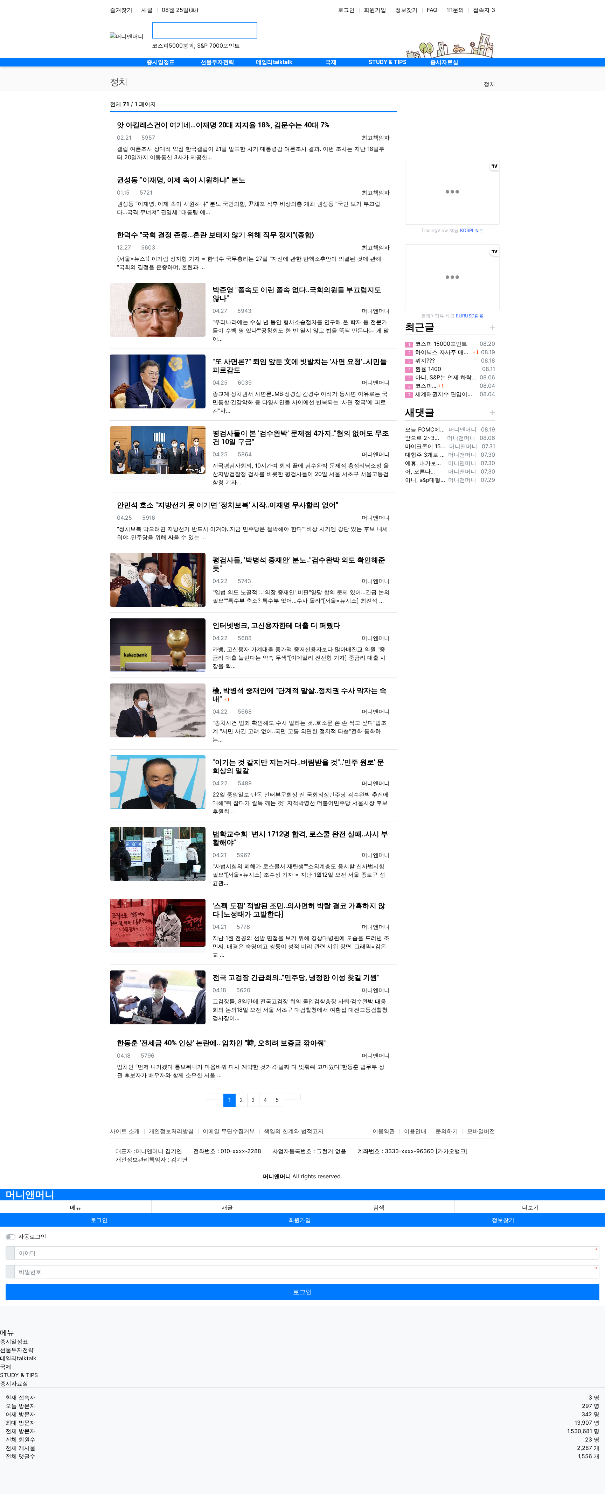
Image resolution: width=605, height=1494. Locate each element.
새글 (147, 9)
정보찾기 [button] (503, 1219)
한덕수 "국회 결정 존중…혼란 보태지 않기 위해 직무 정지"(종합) (215, 235)
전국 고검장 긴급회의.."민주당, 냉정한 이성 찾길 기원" (296, 977)
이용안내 (415, 1131)
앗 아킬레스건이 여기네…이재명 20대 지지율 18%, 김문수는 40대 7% (223, 125)
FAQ (432, 9)
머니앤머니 (30, 1194)
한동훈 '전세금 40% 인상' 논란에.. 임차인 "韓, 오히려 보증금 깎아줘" (222, 1043)
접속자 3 (484, 9)
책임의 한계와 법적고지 (294, 1131)
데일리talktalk (18, 1358)
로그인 (346, 9)
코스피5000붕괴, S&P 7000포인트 (196, 45)
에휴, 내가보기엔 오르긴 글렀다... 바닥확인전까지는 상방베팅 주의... (425, 463)
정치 (489, 83)
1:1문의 (455, 9)
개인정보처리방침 (171, 1131)
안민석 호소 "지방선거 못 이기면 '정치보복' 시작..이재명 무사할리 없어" (227, 505)
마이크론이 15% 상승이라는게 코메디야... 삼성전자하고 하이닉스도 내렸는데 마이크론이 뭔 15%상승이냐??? (425, 446)
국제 (5, 1366)
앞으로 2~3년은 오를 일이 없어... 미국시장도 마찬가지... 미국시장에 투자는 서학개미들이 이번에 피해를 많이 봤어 (424, 437)
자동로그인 (32, 1236)
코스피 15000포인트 (437, 343)
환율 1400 (424, 368)
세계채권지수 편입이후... (442, 394)
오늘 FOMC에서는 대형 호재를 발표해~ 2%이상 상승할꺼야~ (425, 429)
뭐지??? (421, 360)
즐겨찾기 (121, 9)
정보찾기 (406, 9)
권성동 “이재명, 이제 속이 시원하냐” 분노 (181, 180)
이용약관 (384, 1131)
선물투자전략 (17, 1349)
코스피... (422, 385)
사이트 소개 (125, 1131)
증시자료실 (14, 1383)
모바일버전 (481, 1131)
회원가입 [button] (299, 1219)
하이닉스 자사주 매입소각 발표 (439, 352)
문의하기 (447, 1131)
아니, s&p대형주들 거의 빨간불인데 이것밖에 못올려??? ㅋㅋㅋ (425, 479)
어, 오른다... (420, 471)
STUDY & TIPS (19, 1375)
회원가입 (375, 9)
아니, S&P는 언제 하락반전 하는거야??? (442, 377)
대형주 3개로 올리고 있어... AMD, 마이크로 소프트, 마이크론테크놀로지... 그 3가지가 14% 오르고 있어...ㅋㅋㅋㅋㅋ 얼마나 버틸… (425, 454)
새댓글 (419, 412)
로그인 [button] (99, 1219)
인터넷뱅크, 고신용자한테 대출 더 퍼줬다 (276, 625)
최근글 (419, 327)
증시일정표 (14, 1341)
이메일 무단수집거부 (229, 1131)
